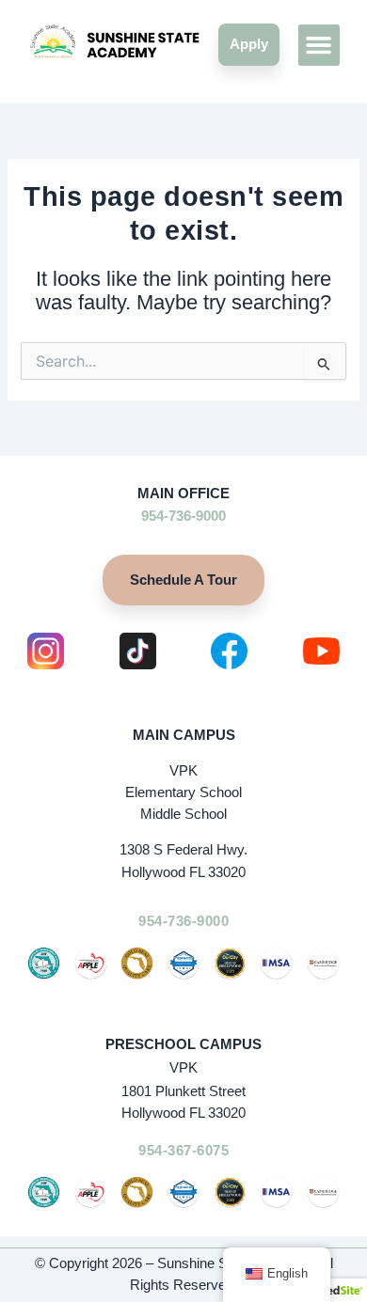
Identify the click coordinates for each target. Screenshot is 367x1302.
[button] (319, 45)
